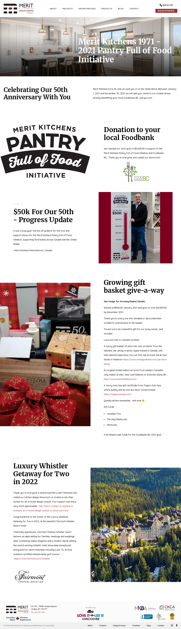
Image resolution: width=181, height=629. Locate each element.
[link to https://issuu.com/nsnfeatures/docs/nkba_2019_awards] (172, 616)
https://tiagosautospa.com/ (118, 394)
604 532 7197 (168, 5)
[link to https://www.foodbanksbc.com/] (161, 616)
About (90, 625)
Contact (161, 625)
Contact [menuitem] (134, 8)
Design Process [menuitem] (87, 8)
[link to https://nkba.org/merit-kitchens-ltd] (145, 607)
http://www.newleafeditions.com (120, 379)
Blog (149, 625)
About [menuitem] (53, 8)
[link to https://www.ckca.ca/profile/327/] (167, 607)
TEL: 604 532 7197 (38, 612)
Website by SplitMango (32, 625)
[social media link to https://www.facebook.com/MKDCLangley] (176, 625)
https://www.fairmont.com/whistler (32, 558)
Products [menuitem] (106, 8)
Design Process (119, 625)
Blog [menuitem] (121, 8)
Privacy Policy (48, 625)
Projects (102, 625)
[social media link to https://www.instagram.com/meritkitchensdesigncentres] (172, 625)
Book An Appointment (166, 10)
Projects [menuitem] (67, 8)
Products (136, 625)
